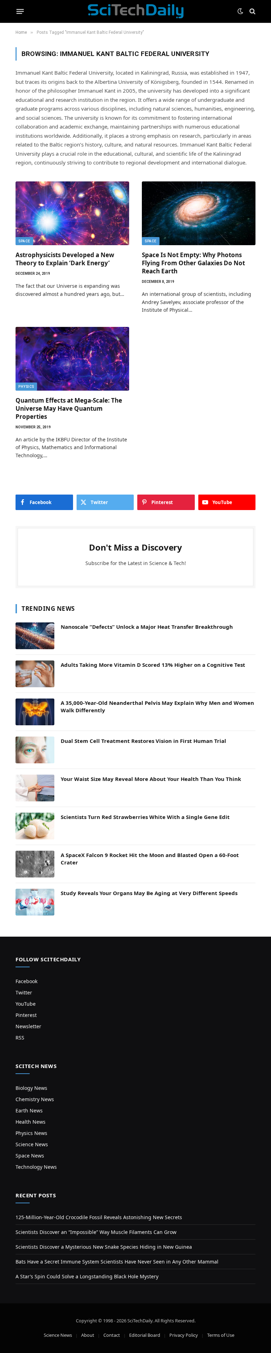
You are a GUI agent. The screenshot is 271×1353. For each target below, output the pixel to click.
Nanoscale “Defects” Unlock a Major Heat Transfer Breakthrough (147, 626)
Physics (26, 387)
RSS (20, 1037)
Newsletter (28, 1026)
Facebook (26, 981)
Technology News (36, 1166)
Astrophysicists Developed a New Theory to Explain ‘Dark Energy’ (65, 259)
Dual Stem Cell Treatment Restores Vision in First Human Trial (143, 740)
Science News (32, 1144)
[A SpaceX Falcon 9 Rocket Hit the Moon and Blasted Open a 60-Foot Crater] (35, 864)
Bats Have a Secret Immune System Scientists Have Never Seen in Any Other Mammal (117, 1261)
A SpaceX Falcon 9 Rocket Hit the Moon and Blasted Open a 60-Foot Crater (150, 858)
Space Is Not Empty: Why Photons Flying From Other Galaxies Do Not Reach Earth (193, 263)
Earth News (29, 1110)
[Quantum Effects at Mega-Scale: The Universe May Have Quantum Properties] (72, 359)
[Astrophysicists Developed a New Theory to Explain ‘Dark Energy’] (72, 213)
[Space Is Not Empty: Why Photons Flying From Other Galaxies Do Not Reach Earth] (198, 213)
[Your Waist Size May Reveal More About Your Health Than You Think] (35, 788)
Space (24, 241)
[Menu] (20, 11)
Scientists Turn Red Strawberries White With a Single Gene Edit (145, 816)
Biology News (31, 1088)
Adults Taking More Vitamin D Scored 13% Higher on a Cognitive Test (153, 664)
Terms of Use (220, 1335)
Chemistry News (35, 1099)
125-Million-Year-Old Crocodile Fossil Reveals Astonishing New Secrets (99, 1217)
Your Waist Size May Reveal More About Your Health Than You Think (151, 778)
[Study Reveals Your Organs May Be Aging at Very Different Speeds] (35, 902)
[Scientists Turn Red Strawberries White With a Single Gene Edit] (35, 826)
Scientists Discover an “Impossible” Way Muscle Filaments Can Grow (96, 1232)
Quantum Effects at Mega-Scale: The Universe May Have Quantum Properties (69, 408)
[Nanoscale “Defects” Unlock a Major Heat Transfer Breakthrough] (35, 635)
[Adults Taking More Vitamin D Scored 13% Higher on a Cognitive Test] (35, 673)
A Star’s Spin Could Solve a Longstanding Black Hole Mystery (87, 1276)
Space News (30, 1155)
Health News (31, 1121)
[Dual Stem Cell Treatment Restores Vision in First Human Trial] (35, 750)
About (87, 1335)
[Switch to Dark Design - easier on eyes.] (240, 11)
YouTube (26, 1003)
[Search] (251, 11)
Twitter (24, 992)
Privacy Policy (183, 1335)
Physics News (31, 1133)
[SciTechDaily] (135, 11)
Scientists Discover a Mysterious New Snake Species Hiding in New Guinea (104, 1246)
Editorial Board (144, 1335)
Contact (111, 1335)
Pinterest (26, 1015)
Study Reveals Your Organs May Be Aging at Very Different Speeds (149, 892)
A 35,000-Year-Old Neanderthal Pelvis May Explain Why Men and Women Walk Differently (157, 706)
